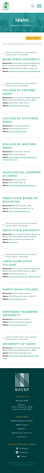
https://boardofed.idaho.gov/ (19, 211)
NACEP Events (22, 425)
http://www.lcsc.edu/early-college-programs (25, 277)
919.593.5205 (22, 401)
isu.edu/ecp (13, 242)
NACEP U (22, 429)
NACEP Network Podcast (22, 421)
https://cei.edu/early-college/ (19, 106)
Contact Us (22, 437)
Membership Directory (22, 433)
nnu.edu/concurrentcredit (18, 325)
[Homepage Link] (6, 6)
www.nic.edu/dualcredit (17, 299)
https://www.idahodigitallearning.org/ (22, 185)
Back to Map (33, 38)
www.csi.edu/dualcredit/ (18, 132)
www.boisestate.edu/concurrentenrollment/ (25, 71)
